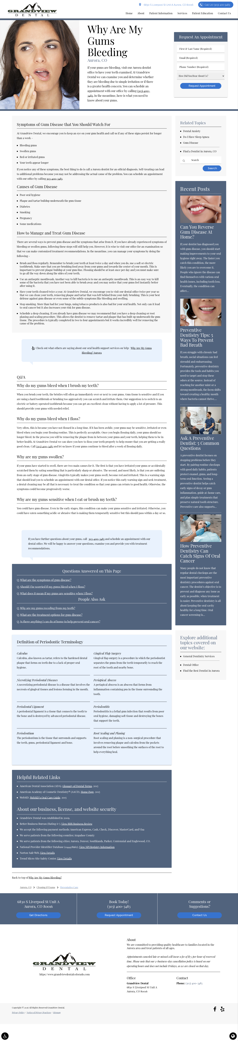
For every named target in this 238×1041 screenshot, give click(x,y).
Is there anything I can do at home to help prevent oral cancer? (60, 621)
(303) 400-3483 (44, 446)
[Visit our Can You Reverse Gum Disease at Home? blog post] (200, 222)
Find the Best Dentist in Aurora (201, 670)
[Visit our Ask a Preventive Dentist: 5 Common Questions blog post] (200, 433)
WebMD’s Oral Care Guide (45, 797)
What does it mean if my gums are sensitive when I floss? (56, 593)
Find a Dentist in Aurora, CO (199, 151)
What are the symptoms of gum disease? (45, 580)
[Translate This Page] (233, 1036)
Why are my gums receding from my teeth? (47, 608)
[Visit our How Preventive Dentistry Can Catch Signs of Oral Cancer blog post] (200, 541)
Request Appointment (119, 915)
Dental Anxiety (191, 131)
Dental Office (191, 665)
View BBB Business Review (76, 823)
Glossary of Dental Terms (77, 786)
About (140, 13)
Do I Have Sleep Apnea (196, 137)
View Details (47, 852)
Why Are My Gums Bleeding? (45, 877)
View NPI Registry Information (97, 847)
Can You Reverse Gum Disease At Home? (197, 232)
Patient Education (202, 13)
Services (182, 13)
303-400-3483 (54, 178)
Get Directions (38, 915)
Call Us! (217, 4)
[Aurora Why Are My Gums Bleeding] (39, 108)
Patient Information (161, 13)
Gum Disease (190, 142)
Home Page (87, 792)
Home (129, 13)
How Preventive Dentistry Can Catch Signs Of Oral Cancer (200, 553)
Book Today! (118, 904)
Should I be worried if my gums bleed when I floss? (52, 587)
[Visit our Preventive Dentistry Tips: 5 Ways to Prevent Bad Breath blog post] (200, 325)
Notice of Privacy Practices (39, 1012)
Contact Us (224, 13)
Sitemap (57, 1012)
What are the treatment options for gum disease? (51, 615)
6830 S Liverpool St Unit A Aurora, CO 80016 (167, 4)
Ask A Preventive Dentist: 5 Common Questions (199, 443)
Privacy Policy (18, 1012)
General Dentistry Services (199, 656)
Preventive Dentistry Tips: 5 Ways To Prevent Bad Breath (196, 337)
